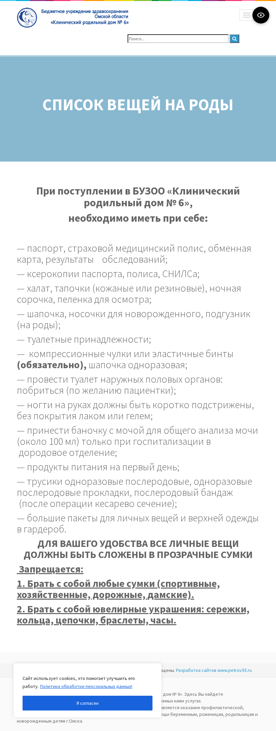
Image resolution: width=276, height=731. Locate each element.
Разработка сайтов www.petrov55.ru (214, 670)
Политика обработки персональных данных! (86, 686)
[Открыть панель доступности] (260, 15)
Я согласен (87, 703)
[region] (87, 690)
